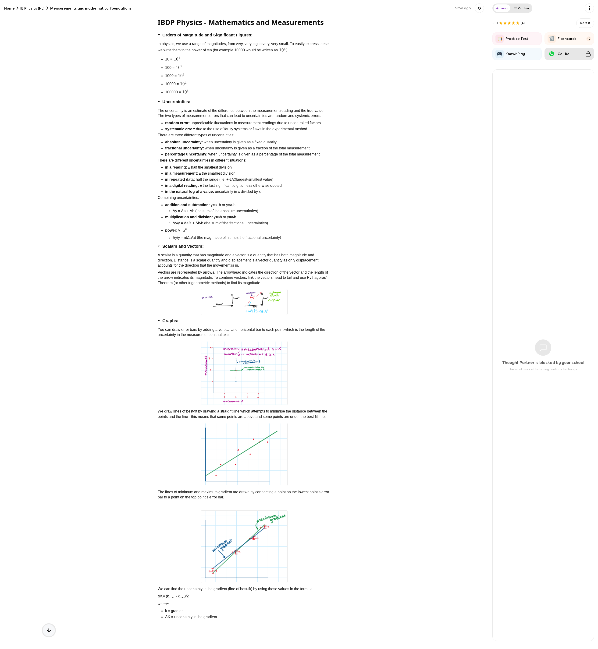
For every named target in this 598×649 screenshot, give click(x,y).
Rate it (585, 23)
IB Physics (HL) (32, 8)
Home (9, 8)
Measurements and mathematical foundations (91, 8)
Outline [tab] (523, 8)
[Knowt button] (479, 8)
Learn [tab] (504, 8)
